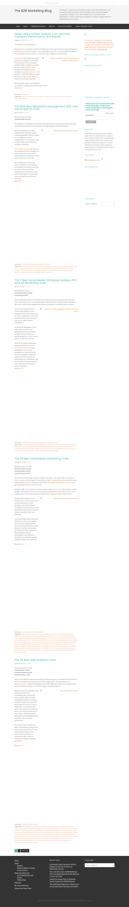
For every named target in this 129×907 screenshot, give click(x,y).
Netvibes (75, 640)
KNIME (49, 832)
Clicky (20, 828)
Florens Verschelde (71, 828)
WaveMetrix (66, 650)
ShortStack (71, 446)
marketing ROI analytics (20, 834)
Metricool (63, 834)
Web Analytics (25, 94)
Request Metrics (28, 838)
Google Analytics (38, 830)
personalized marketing (20, 98)
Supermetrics (27, 840)
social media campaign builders (54, 448)
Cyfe (42, 828)
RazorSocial (46, 270)
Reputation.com (63, 270)
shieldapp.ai (58, 644)
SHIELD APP (51, 644)
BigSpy (35, 444)
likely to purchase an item (56, 480)
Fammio (52, 638)
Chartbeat (71, 826)
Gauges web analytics (27, 830)
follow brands (19, 480)
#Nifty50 (17, 883)
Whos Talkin (47, 272)
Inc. (30, 640)
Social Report (22, 648)
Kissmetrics (18, 58)
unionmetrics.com (48, 650)
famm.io (46, 638)
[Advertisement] (100, 80)
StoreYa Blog (18, 650)
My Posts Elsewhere (21, 885)
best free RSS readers (38, 266)
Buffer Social (34, 636)
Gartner (33, 67)
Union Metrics (38, 650)
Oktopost (38, 642)
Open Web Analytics (29, 836)
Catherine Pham (48, 268)
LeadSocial (57, 832)
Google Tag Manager (49, 830)
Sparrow (70, 838)
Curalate (24, 638)
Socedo (22, 448)
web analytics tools (33, 72)
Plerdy (53, 836)
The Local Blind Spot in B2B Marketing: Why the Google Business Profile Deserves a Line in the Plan (64, 874)
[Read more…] (19, 88)
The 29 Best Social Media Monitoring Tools (41, 458)
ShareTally (40, 644)
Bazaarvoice (34, 634)
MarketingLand (63, 640)
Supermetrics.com (37, 840)
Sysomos (25, 650)
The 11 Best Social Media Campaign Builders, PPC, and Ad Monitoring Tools (46, 281)
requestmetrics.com (38, 838)
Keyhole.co (40, 640)
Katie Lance (23, 270)
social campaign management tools (35, 448)
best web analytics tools (28, 826)
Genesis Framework (72, 900)
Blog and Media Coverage (26, 868)
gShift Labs (59, 830)
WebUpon (73, 650)
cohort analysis (38, 96)
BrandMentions (18, 636)
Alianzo (24, 634)
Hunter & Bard (70, 830)
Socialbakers (44, 648)
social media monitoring (23, 348)
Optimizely (40, 446)
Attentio (29, 634)
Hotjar (64, 830)
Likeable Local (73, 444)
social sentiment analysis (33, 648)
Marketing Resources (21, 873)
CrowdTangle (18, 638)
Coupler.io (25, 828)
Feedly (57, 268)
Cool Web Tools (25, 264)
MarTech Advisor (32, 834)
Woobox (52, 450)
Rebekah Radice (54, 270)
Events (19, 877)
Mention (70, 640)
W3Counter (24, 842)
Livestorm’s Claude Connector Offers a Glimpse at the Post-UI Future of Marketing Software (63, 866)
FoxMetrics (17, 830)
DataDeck (52, 828)
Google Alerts (69, 268)
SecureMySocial (24, 644)
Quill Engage (66, 836)
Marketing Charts (20, 684)
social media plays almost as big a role (59, 482)
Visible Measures (58, 650)
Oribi (36, 836)
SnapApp (22, 272)
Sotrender (64, 648)
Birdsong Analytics (41, 826)
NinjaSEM (31, 446)
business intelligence (27, 96)
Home (16, 860)
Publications (21, 880)
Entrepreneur (40, 638)
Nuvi (34, 642)
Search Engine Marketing (37, 442)
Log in (89, 900)
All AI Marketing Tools (25, 875)
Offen (16, 836)
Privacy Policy (22, 870)
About (16, 863)
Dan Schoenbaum (54, 96)
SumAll (26, 450)
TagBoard (31, 650)
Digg (54, 268)
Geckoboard (64, 638)
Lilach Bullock (38, 270)
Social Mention (30, 272)
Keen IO (33, 832)
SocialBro (20, 450)
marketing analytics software (69, 832)
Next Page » (25, 850)
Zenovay (35, 842)
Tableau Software (47, 840)
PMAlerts (43, 642)
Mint (68, 834)
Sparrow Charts (18, 840)
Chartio (16, 828)
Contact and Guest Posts (22, 888)
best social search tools (70, 266)
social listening (36, 646)
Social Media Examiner (47, 646)
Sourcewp (64, 838)
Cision (57, 636)
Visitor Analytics (62, 840)
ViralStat (55, 840)
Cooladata (46, 96)
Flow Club (57, 638)
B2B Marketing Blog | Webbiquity (28, 2)
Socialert (58, 648)
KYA (53, 832)
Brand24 (70, 634)
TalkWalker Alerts (39, 272)
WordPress (82, 900)
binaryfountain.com (29, 268)
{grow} (57, 450)
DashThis (46, 828)
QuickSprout (58, 836)
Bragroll (20, 866)
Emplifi (35, 638)
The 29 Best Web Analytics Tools (35, 660)
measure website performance (46, 834)
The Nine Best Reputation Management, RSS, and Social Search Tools (46, 107)
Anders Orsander (26, 266)
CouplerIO (31, 828)
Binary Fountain (18, 268)
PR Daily (49, 642)
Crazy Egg (37, 828)
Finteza (63, 828)
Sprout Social (71, 648)
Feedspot (62, 268)
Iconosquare (72, 638)
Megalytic (58, 834)
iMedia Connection (24, 640)
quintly (53, 642)
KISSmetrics (67, 96)
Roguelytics (58, 838)
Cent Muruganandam (62, 826)
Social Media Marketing (51, 442)
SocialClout (52, 648)
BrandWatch (27, 636)
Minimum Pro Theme (56, 900)
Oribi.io (40, 836)
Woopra (30, 842)
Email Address (90, 115)
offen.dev (20, 836)
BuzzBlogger (42, 636)
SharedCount (33, 644)
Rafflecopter (47, 446)
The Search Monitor (33, 450)
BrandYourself (39, 268)
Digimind (29, 638)
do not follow (57, 489)
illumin (16, 640)
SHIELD (46, 644)
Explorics (58, 828)
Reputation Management (37, 264)
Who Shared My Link (20, 652)
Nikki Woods (18, 642)
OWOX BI (45, 836)
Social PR (47, 264)
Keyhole (34, 640)
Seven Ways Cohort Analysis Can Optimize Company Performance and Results (42, 35)
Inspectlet (27, 832)
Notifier (24, 642)
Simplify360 (65, 644)
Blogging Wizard (42, 444)
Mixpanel (72, 834)
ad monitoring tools (27, 444)
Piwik (49, 836)
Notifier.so (29, 642)
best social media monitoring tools (48, 634)
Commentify (62, 636)
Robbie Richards (49, 838)
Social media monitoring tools (25, 149)
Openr (35, 446)
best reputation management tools (53, 266)
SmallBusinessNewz (26, 646)
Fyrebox (59, 444)
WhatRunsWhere (44, 450)
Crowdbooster (71, 636)
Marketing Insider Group (21, 446)
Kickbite (37, 832)
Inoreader (17, 270)
